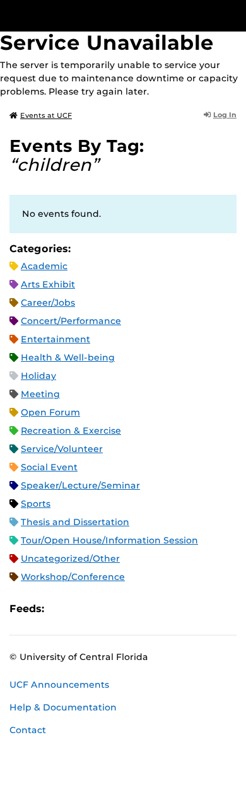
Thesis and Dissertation (75, 522)
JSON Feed (146, 609)
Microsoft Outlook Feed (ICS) (82, 609)
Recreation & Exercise (71, 430)
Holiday (38, 375)
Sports (35, 503)
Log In (225, 114)
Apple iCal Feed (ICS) (60, 609)
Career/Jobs (48, 302)
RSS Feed (103, 609)
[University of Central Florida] (96, 15)
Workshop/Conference (73, 576)
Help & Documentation (63, 707)
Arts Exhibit (48, 284)
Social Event (49, 467)
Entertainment (55, 339)
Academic (44, 266)
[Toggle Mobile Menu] (233, 15)
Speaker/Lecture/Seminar (80, 485)
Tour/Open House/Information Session (109, 540)
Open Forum (50, 412)
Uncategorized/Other (70, 558)
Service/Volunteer (62, 449)
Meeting (40, 394)
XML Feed (125, 609)
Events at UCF (46, 115)
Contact (27, 730)
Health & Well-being (68, 357)
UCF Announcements (59, 684)
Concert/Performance (71, 321)
